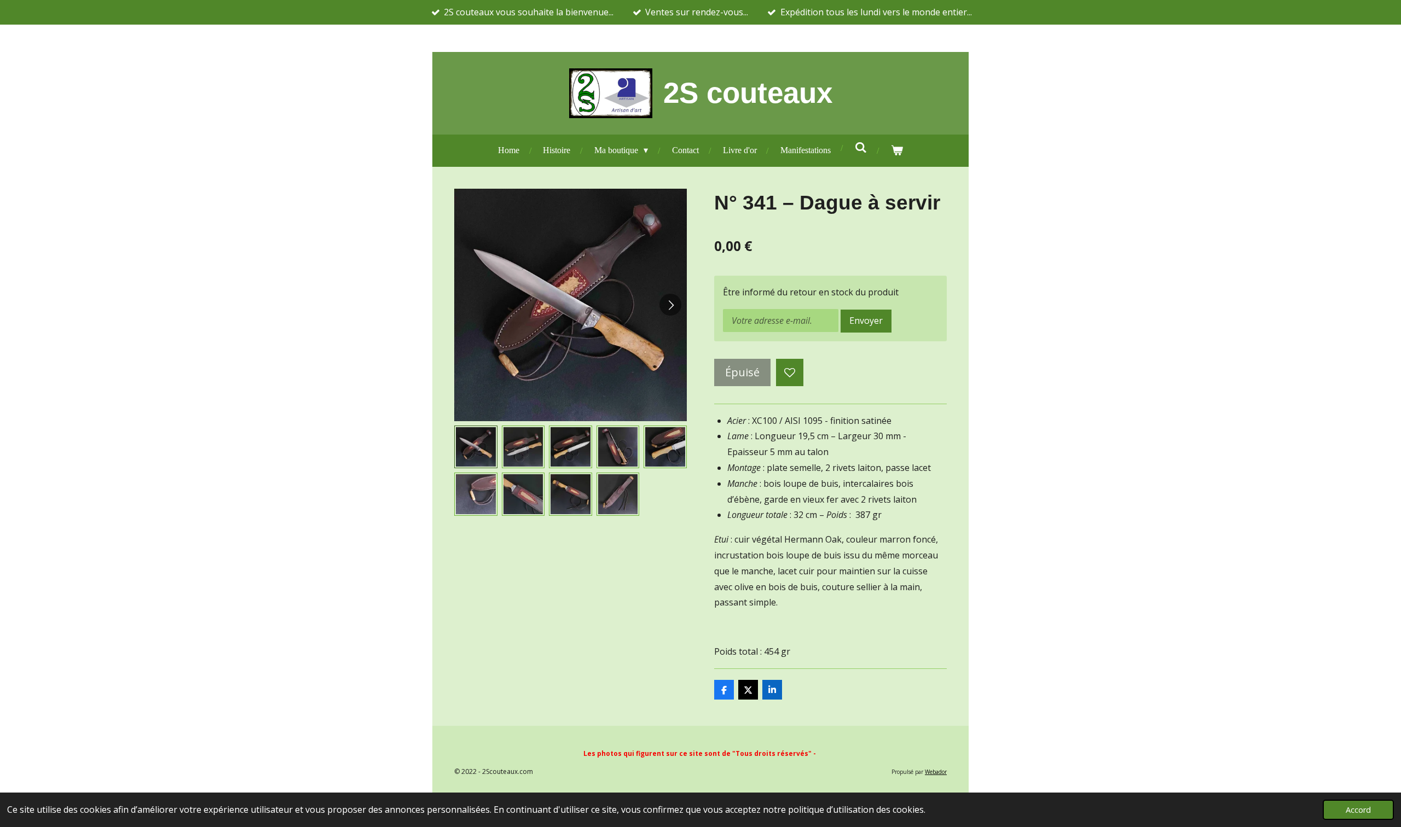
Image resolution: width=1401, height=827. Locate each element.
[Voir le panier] (897, 150)
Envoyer (866, 321)
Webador (936, 772)
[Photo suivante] (670, 305)
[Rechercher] (861, 147)
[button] (475, 447)
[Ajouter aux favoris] (789, 372)
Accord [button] (1358, 810)
